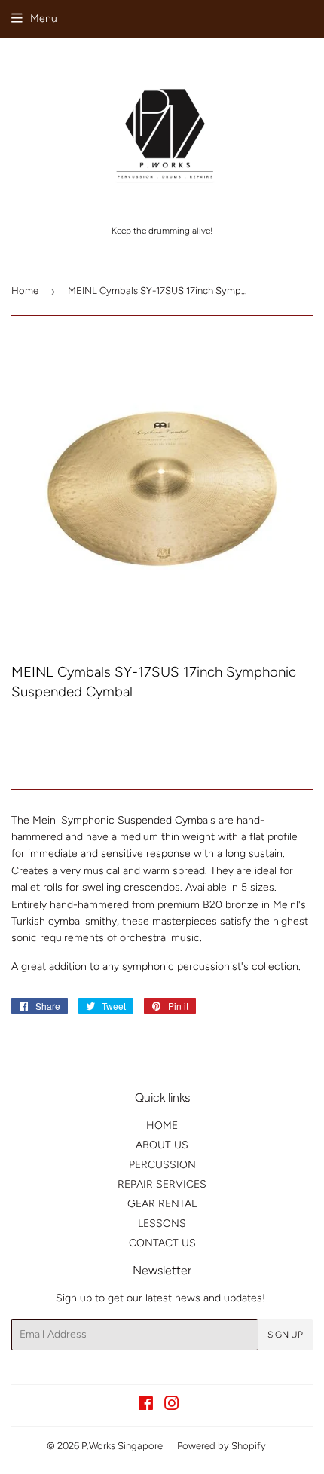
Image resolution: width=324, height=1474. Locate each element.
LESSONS (162, 1223)
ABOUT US (162, 1145)
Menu (43, 18)
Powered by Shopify (221, 1445)
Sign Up (285, 1334)
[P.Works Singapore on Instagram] (171, 1405)
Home (24, 290)
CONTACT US (162, 1243)
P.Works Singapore (122, 1445)
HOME (162, 1125)
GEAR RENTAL (162, 1203)
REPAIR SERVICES (162, 1184)
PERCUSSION (162, 1164)
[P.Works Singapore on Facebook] (146, 1405)
